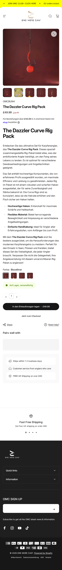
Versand (48, 557)
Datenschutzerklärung (31, 557)
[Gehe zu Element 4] (41, 92)
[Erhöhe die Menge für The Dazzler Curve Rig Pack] (17, 297)
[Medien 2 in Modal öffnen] (54, 34)
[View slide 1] (26, 432)
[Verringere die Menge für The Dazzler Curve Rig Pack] (6, 297)
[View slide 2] (29, 432)
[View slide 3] (32, 432)
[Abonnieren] (54, 509)
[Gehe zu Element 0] (7, 92)
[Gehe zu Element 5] (52, 92)
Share (9, 324)
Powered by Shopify (43, 553)
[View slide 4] (36, 432)
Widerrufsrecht (16, 557)
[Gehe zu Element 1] (18, 92)
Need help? (53, 324)
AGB (42, 557)
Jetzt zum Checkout (31, 316)
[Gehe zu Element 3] (29, 92)
